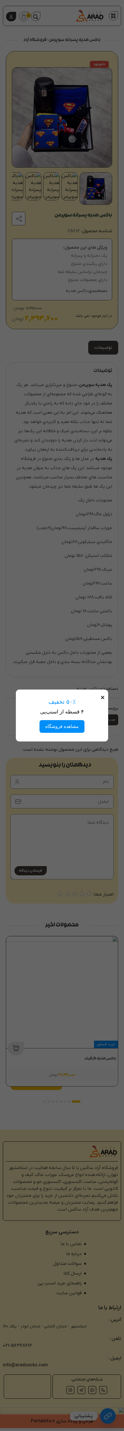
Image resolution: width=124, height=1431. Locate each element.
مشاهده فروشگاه (62, 726)
